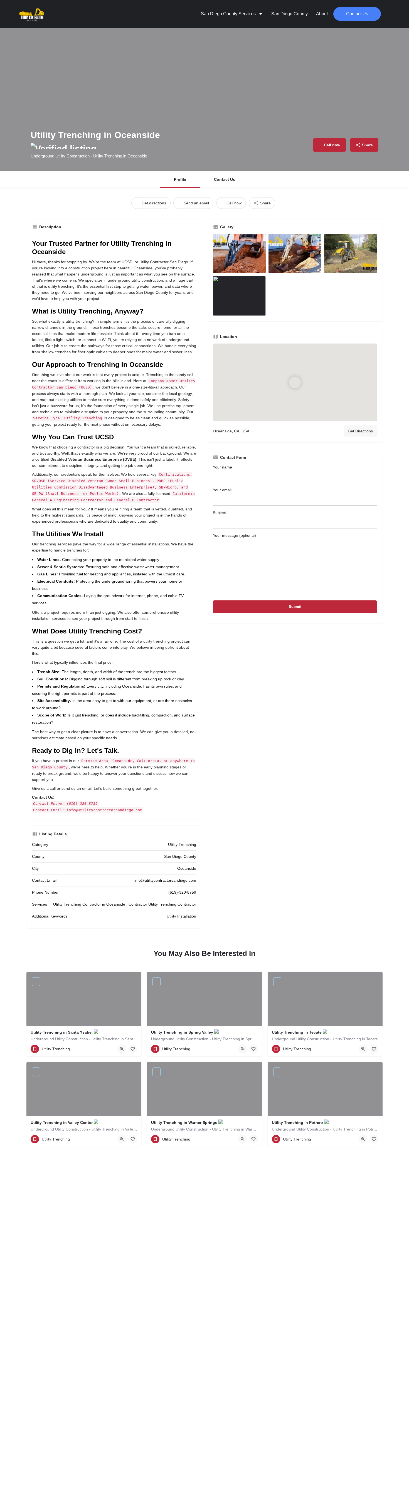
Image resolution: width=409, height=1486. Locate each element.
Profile (180, 179)
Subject (219, 512)
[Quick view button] (121, 1048)
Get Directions (360, 431)
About (322, 13)
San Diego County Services (228, 13)
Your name (222, 467)
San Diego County (289, 13)
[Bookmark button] (132, 1048)
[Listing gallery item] (239, 254)
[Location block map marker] (295, 382)
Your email (222, 490)
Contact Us (224, 179)
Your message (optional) (234, 535)
